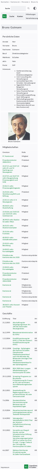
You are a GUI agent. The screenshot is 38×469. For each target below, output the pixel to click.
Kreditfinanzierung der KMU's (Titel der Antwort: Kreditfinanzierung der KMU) (22, 341)
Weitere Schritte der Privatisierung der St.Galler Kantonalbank (21, 452)
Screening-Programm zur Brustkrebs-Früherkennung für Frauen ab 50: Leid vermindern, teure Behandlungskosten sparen (23, 381)
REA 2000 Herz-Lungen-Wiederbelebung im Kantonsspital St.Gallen (22, 370)
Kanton (20, 16)
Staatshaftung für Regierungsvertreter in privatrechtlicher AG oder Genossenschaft (22, 393)
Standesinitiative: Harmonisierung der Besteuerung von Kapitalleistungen (20, 403)
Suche (12, 16)
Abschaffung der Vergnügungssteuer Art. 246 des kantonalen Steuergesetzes (22, 325)
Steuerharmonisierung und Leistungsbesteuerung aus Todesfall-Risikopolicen (23, 412)
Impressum (5, 467)
